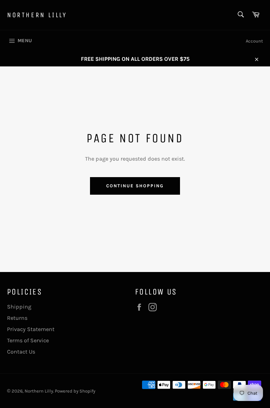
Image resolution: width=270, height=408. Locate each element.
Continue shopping (134, 185)
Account (254, 41)
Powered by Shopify (75, 391)
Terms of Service (28, 340)
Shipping (19, 306)
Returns (17, 318)
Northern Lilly (37, 15)
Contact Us (21, 351)
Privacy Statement (30, 329)
